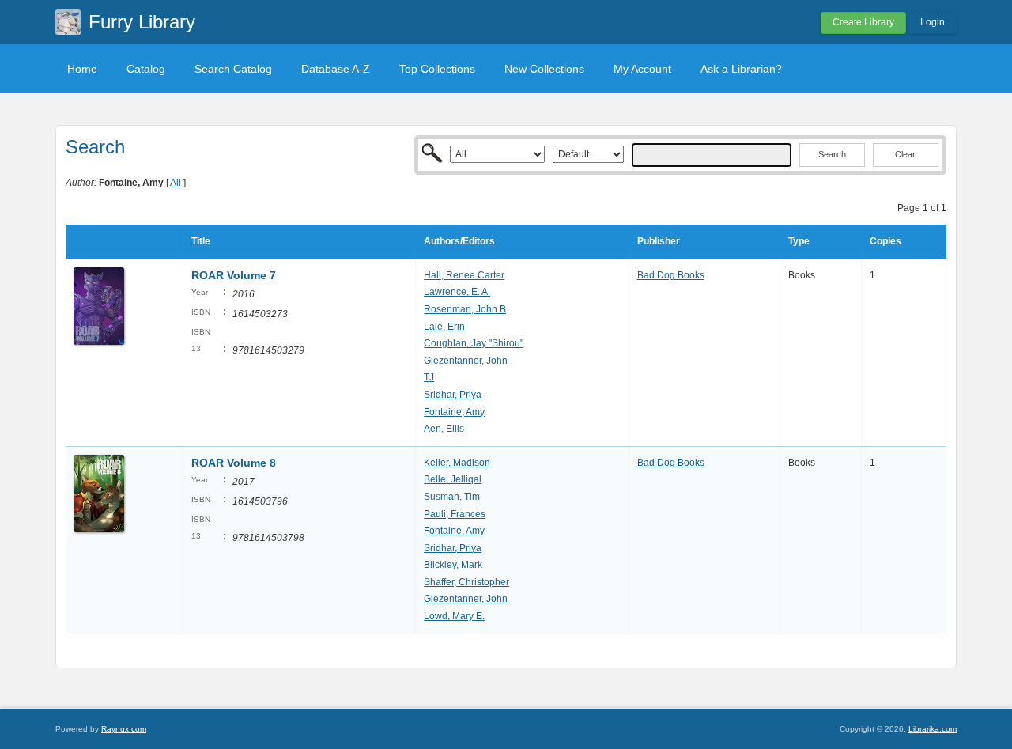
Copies (885, 241)
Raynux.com (123, 728)
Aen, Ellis (444, 428)
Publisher (658, 241)
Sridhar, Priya (452, 394)
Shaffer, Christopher (466, 582)
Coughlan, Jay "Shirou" (473, 343)
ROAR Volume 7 (233, 275)
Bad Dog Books (670, 275)
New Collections (544, 68)
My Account (642, 68)
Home (82, 68)
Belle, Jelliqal (452, 479)
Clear (905, 154)
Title (200, 241)
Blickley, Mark (453, 564)
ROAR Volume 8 (233, 462)
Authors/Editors (459, 241)
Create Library (863, 22)
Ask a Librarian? (741, 68)
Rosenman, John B (465, 309)
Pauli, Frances (454, 514)
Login (932, 22)
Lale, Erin (444, 326)
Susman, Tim (452, 496)
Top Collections (437, 68)
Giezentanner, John (466, 360)
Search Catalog (233, 68)
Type (799, 241)
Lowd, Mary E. (454, 616)
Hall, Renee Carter (464, 275)
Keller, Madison (457, 462)
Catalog (145, 68)
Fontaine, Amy (454, 412)
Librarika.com (932, 728)
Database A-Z (335, 68)
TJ (429, 377)
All (175, 182)
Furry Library (142, 21)
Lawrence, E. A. (457, 291)
